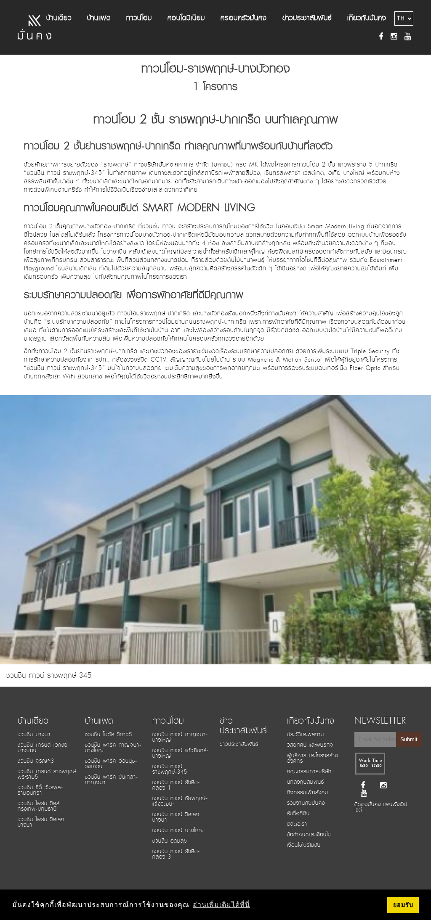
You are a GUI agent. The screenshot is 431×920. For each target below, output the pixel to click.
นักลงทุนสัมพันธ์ (305, 782)
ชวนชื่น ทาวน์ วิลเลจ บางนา (176, 817)
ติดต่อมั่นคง (367, 804)
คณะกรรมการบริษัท (309, 771)
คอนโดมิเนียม (186, 18)
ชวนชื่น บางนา (34, 734)
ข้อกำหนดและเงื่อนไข (309, 834)
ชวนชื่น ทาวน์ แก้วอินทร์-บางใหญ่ (180, 753)
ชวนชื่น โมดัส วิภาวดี (108, 734)
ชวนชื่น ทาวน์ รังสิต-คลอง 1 (176, 785)
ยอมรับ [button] (403, 904)
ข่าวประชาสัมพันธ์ (307, 18)
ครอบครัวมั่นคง (244, 18)
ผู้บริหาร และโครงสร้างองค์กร (312, 758)
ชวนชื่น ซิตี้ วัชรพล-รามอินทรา (40, 790)
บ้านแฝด (99, 18)
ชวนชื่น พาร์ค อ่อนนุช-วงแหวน (111, 764)
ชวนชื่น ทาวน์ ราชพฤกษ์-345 (169, 769)
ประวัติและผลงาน (305, 734)
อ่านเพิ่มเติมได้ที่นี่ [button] (221, 904)
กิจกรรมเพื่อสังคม (307, 792)
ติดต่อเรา (297, 824)
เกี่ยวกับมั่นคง (366, 18)
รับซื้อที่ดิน (298, 813)
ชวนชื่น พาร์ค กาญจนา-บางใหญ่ (113, 748)
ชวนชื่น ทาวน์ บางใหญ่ (178, 830)
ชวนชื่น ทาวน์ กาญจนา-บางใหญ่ (180, 737)
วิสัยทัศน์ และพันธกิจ (310, 745)
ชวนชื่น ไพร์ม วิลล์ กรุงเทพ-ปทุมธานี (39, 806)
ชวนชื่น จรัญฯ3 (36, 761)
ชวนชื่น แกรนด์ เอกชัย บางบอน (43, 748)
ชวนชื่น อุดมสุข (169, 841)
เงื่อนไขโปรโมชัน (304, 845)
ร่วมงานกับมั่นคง (306, 803)
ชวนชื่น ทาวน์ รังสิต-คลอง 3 (176, 854)
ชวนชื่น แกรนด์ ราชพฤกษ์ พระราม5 (47, 774)
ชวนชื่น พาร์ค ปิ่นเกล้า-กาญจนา (111, 780)
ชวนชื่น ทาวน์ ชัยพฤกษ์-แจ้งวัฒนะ (180, 801)
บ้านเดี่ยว (59, 18)
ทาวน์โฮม (139, 18)
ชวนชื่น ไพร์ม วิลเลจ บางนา (41, 822)
